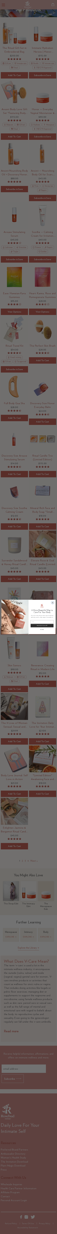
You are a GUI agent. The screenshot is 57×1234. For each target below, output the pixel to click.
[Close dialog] (52, 602)
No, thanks (42, 629)
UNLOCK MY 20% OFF (42, 625)
